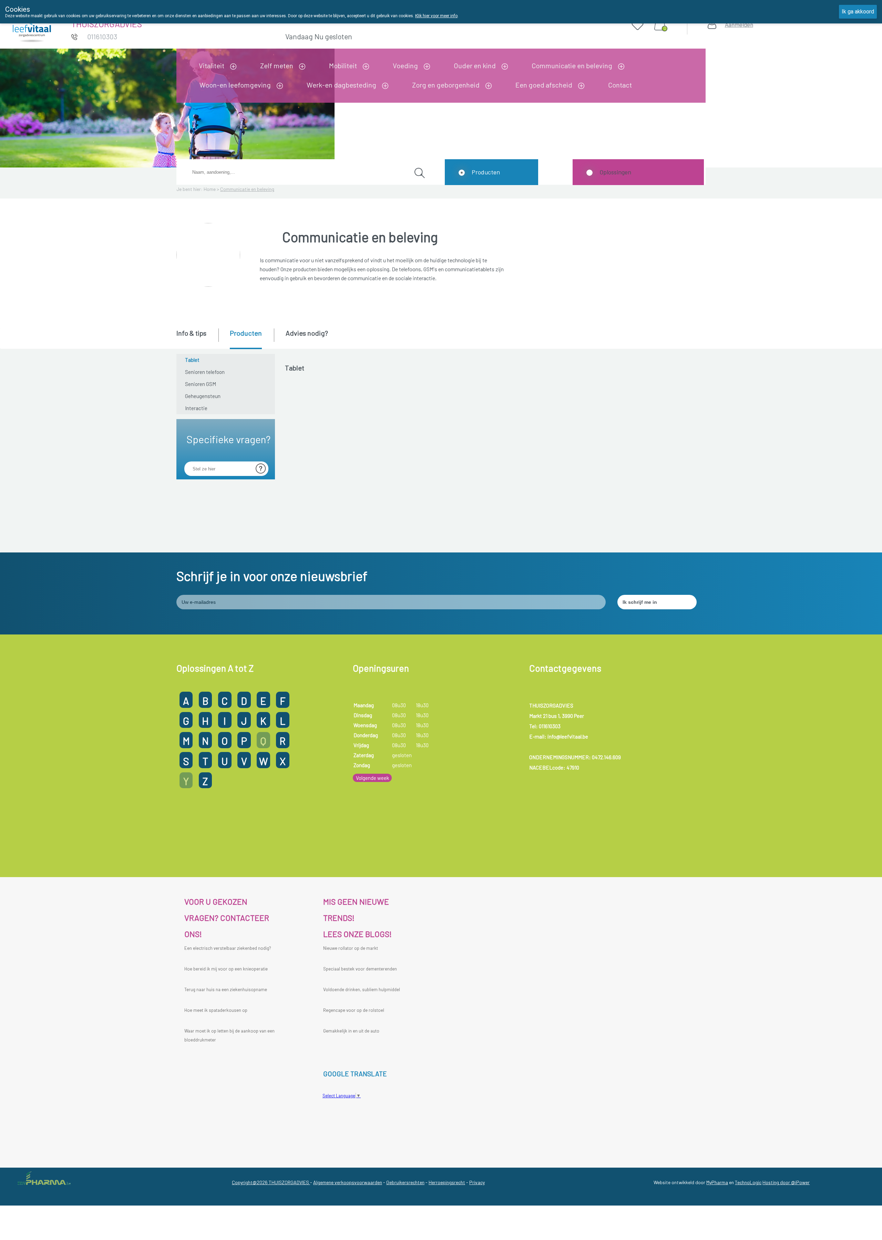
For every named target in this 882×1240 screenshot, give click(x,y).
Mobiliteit (343, 65)
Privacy (477, 1182)
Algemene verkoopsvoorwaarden (347, 1182)
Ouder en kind (475, 65)
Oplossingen (615, 172)
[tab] (196, 338)
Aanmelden (739, 24)
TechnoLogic (748, 1182)
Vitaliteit (211, 65)
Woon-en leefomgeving (235, 85)
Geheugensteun (202, 396)
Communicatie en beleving (572, 65)
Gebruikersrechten (405, 1182)
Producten (486, 172)
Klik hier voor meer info (436, 15)
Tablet (192, 360)
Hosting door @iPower (786, 1182)
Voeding (405, 65)
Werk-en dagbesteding (341, 85)
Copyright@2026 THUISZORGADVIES (271, 1182)
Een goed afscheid (543, 85)
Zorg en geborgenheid (446, 85)
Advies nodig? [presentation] (307, 333)
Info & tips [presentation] (191, 333)
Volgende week (372, 778)
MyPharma (717, 1182)
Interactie (196, 408)
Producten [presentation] (246, 333)
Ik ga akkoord (858, 11)
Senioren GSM (200, 384)
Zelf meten (276, 65)
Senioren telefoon (205, 372)
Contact (620, 85)
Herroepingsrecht (447, 1182)
